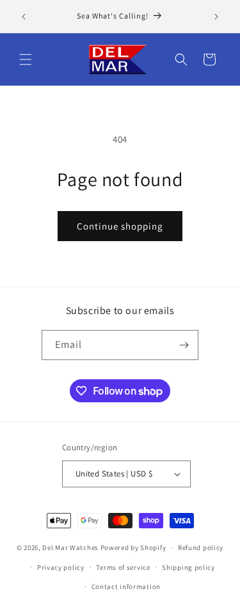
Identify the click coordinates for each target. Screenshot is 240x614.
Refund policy (200, 547)
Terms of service (123, 567)
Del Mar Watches (70, 547)
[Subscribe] (184, 345)
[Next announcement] (216, 17)
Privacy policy (60, 567)
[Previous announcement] (24, 17)
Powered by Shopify (133, 547)
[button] (26, 59)
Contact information (126, 586)
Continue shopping (120, 226)
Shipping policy (188, 567)
